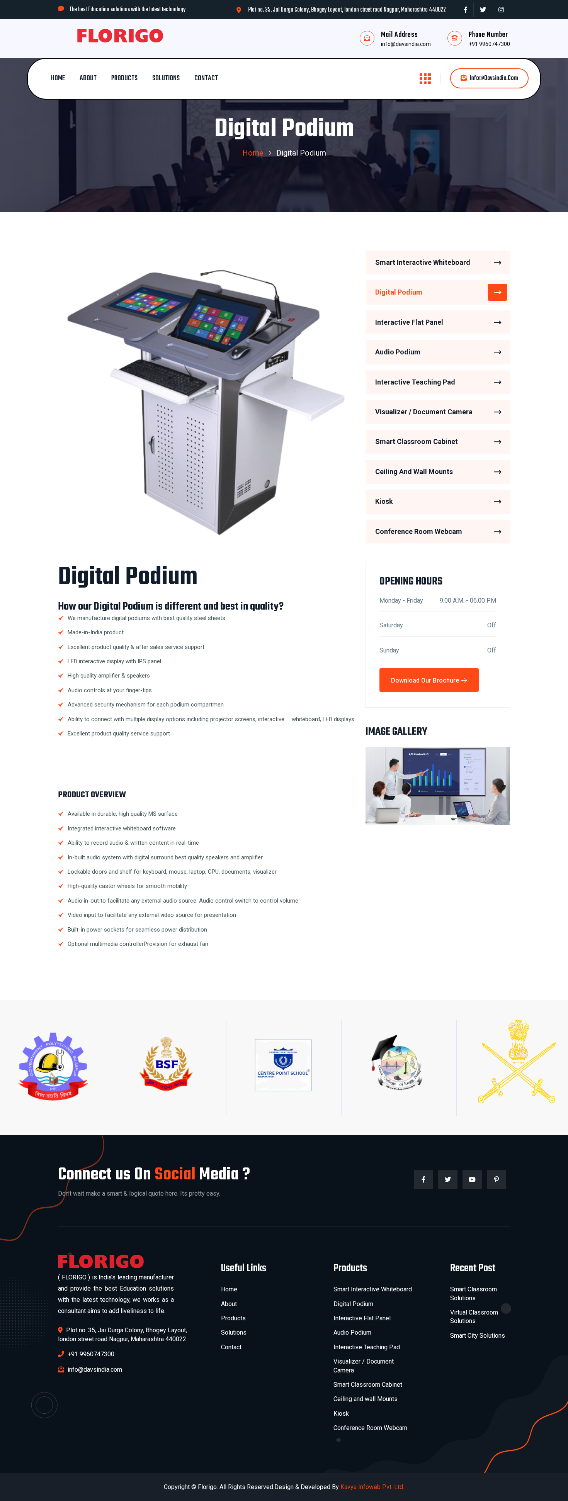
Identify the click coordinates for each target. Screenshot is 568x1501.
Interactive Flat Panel (409, 322)
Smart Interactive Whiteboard (422, 262)
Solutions (166, 78)
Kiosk (384, 502)
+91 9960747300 (489, 44)
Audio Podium (397, 352)
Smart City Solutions (477, 1335)
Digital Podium (398, 292)
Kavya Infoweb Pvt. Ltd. (372, 1487)
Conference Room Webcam (418, 531)
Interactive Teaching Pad (415, 382)
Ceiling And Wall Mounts (414, 472)
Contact (206, 78)
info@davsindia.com (406, 44)
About (88, 78)
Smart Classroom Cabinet (416, 442)
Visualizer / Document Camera (424, 412)
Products (124, 78)
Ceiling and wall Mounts (365, 1399)
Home (58, 78)
